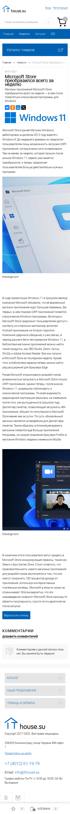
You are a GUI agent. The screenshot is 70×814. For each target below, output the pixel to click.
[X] (23, 107)
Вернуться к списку (16, 615)
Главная (8, 33)
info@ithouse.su (27, 772)
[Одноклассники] (12, 107)
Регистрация (60, 7)
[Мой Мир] (18, 107)
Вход (48, 7)
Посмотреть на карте (18, 753)
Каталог (40, 33)
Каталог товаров (21, 50)
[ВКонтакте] (7, 107)
